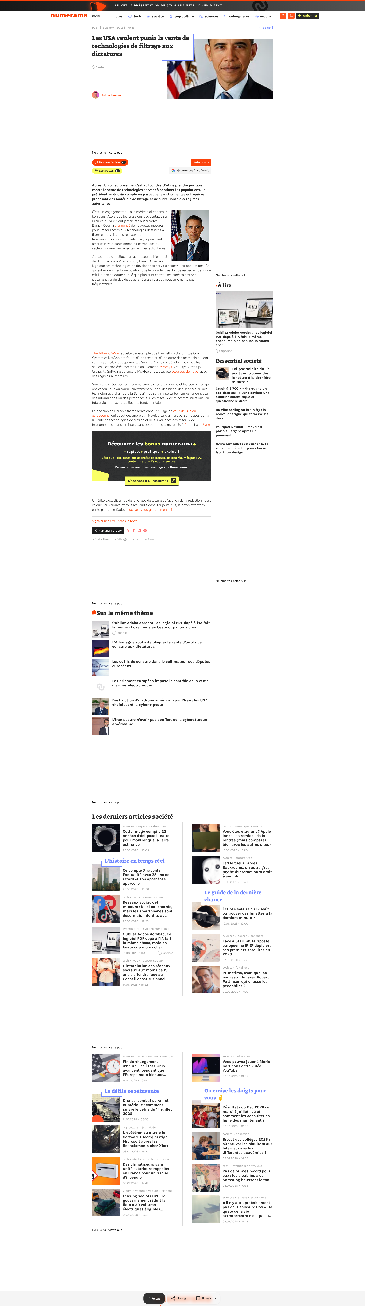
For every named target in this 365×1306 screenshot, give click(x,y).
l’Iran (187, 424)
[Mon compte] (283, 16)
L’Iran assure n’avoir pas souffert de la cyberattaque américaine (159, 721)
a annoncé (122, 225)
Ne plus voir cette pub (107, 153)
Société (268, 27)
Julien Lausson (112, 95)
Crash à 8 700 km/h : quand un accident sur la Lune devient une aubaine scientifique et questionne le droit (242, 394)
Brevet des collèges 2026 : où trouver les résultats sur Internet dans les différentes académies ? (247, 1146)
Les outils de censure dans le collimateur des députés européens (161, 663)
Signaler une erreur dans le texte (114, 521)
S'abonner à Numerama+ (148, 481)
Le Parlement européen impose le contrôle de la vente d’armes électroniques (160, 683)
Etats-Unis (102, 539)
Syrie (150, 539)
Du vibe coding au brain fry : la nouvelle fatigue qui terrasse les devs (242, 414)
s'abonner (310, 15)
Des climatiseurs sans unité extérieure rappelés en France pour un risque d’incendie (146, 1171)
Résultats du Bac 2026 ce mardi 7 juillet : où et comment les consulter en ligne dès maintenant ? (246, 1113)
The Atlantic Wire (105, 353)
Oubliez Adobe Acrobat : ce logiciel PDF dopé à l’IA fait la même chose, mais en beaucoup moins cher (161, 625)
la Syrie (204, 424)
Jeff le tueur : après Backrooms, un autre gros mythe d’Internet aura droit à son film (247, 869)
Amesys (166, 367)
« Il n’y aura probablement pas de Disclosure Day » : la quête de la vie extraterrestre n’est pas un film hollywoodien (247, 1209)
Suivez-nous (201, 162)
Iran (137, 539)
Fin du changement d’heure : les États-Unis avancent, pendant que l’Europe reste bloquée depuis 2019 (144, 1068)
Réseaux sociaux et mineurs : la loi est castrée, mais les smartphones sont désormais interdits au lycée (147, 909)
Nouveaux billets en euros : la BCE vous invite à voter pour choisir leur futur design (243, 448)
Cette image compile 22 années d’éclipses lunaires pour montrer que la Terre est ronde (147, 838)
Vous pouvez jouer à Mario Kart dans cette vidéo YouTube (246, 1066)
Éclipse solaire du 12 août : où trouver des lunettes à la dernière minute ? (251, 375)
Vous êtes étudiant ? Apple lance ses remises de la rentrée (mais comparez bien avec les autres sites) (247, 838)
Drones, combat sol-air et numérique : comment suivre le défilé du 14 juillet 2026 (147, 1107)
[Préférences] (291, 16)
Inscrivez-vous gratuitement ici (149, 509)
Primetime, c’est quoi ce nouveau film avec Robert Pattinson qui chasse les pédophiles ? (246, 979)
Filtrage (122, 539)
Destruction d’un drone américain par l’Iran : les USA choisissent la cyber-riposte (160, 702)
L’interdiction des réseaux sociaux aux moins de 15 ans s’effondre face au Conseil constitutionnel (146, 972)
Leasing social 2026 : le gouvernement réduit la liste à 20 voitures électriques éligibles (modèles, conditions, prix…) (144, 1202)
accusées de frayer (185, 371)
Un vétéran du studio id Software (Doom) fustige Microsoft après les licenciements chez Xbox (145, 1139)
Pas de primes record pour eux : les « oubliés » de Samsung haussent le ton (246, 1175)
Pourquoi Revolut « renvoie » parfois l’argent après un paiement (239, 431)
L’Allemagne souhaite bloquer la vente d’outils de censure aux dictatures (157, 644)
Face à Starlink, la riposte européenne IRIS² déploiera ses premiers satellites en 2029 (247, 947)
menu (96, 16)
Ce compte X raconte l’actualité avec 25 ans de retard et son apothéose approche (146, 877)
